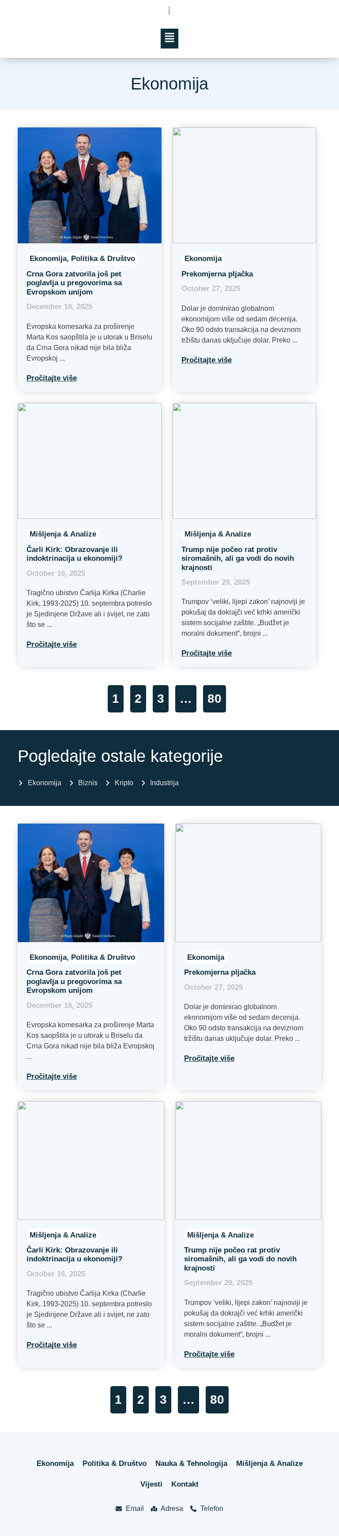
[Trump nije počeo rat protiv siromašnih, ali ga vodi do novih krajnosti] (244, 461)
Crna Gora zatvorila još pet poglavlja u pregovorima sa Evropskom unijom (74, 283)
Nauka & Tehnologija (191, 1463)
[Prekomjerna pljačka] (244, 185)
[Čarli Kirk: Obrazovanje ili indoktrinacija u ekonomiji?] (90, 461)
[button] (169, 38)
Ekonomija (48, 258)
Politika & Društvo (103, 258)
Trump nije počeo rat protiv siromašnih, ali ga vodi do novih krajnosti (237, 558)
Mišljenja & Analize (63, 534)
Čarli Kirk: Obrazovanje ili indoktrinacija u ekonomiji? (74, 554)
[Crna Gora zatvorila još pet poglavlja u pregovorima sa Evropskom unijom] (90, 185)
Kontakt (185, 1484)
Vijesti (151, 1484)
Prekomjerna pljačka (217, 274)
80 (214, 698)
